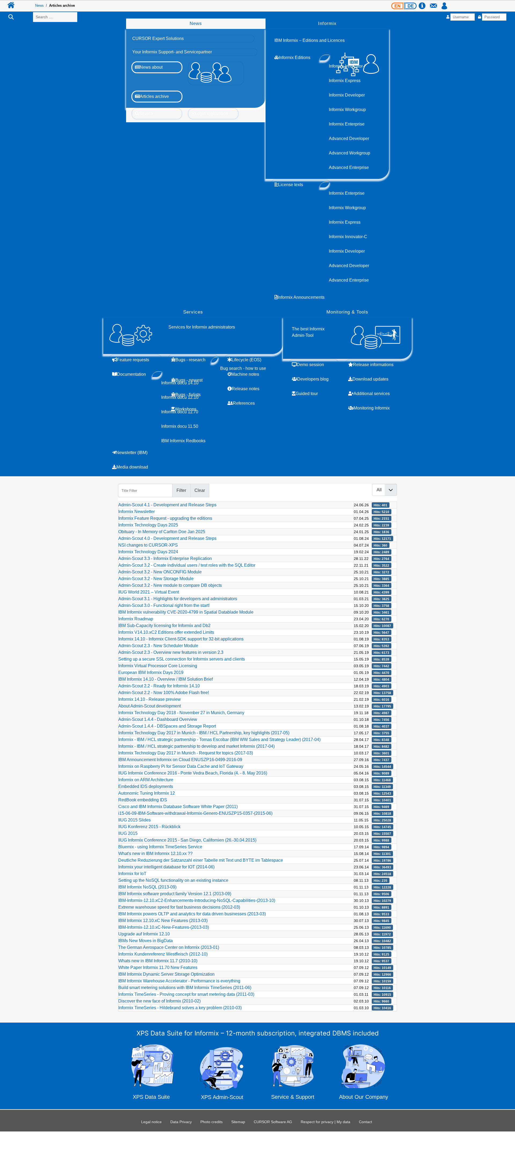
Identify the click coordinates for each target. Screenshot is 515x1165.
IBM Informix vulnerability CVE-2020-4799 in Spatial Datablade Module (185, 612)
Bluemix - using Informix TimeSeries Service (160, 847)
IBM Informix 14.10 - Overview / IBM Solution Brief (165, 679)
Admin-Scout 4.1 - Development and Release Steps (167, 505)
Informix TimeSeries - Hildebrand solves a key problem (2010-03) (180, 1007)
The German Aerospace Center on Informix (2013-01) (168, 947)
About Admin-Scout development (149, 706)
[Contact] (435, 3)
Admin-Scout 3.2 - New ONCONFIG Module (160, 572)
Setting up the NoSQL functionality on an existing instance (173, 880)
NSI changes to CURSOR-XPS (148, 545)
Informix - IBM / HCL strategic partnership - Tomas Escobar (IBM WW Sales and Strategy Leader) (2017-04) (219, 739)
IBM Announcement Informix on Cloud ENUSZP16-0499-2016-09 (180, 759)
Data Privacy (181, 1122)
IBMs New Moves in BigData (145, 940)
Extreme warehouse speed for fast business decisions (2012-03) (179, 907)
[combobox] (55, 17)
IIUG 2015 (128, 833)
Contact (365, 1122)
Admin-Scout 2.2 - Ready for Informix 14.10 (159, 686)
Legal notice (151, 1122)
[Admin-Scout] (222, 1073)
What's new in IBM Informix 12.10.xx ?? (155, 853)
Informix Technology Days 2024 (148, 552)
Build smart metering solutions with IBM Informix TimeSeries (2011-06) (184, 987)
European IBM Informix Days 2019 (150, 672)
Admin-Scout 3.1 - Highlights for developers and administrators (177, 598)
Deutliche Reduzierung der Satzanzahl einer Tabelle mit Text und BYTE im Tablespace (200, 860)
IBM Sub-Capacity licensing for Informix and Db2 (164, 625)
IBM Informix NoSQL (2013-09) (147, 887)
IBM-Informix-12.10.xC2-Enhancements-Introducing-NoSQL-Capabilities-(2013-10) (196, 900)
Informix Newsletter (136, 511)
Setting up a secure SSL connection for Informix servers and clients (181, 659)
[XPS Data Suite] (151, 1073)
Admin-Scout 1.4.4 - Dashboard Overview (157, 719)
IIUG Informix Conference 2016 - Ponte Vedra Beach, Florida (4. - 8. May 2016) (192, 773)
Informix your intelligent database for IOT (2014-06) (166, 867)
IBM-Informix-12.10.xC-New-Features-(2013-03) (163, 927)
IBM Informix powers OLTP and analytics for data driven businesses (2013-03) (192, 914)
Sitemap (238, 1122)
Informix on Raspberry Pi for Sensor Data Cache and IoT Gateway (180, 766)
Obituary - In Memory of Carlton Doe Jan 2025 (161, 531)
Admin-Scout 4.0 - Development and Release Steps (167, 538)
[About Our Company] (363, 1073)
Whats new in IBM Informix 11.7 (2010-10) (157, 960)
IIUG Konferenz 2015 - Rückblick (149, 826)
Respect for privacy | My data (325, 1122)
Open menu (258, 14)
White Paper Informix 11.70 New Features (157, 967)
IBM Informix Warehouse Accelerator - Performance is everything (179, 981)
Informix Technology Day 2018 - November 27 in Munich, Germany (181, 712)
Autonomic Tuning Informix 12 (146, 793)
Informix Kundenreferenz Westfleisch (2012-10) (163, 954)
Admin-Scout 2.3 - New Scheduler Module (158, 645)
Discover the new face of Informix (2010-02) (159, 1001)
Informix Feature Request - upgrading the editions (165, 518)
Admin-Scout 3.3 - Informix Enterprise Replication (165, 558)
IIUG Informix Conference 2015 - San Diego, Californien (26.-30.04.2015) (187, 840)
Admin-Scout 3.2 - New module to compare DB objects (170, 585)
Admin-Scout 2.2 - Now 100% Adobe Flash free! (163, 692)
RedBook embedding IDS (142, 800)
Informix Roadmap (135, 619)
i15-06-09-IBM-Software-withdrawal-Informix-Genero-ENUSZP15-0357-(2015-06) (195, 813)
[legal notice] (424, 3)
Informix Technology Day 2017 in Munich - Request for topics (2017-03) (185, 753)
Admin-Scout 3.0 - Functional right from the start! (163, 605)
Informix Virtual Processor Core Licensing (157, 665)
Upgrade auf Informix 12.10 (144, 934)
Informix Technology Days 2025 (148, 525)
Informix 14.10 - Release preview (149, 699)
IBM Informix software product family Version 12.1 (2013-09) (174, 893)
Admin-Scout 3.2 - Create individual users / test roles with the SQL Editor (186, 565)
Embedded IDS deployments (145, 786)
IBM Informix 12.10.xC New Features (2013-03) (163, 920)
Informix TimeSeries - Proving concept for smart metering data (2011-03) (186, 994)
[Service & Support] (293, 1074)
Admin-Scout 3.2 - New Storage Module (156, 578)
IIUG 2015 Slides (134, 820)
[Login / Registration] (444, 3)
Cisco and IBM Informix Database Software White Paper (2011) (178, 806)
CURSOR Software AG (273, 1122)
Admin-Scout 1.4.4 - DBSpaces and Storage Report (167, 726)
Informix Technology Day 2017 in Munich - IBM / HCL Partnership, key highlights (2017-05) (203, 733)
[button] (158, 38)
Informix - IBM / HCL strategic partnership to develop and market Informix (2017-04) (196, 746)
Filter (181, 490)
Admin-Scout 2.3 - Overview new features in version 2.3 (170, 652)
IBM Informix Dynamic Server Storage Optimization (166, 974)
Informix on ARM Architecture (145, 779)
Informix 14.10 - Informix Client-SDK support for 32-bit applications (181, 639)
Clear (199, 490)
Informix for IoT (132, 873)
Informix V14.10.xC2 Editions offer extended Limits (166, 632)
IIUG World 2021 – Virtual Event (148, 592)
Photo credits (211, 1122)
